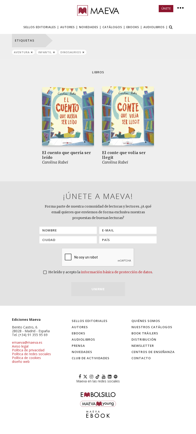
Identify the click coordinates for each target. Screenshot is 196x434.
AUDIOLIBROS (154, 27)
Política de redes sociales (31, 354)
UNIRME (98, 289)
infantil (45, 52)
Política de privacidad (28, 350)
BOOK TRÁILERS (144, 333)
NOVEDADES (88, 27)
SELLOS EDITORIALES (39, 27)
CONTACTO (141, 358)
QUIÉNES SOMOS (145, 321)
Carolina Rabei (55, 162)
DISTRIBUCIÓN (143, 339)
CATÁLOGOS (112, 27)
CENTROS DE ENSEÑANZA (153, 352)
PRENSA (78, 345)
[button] (171, 27)
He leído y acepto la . (100, 272)
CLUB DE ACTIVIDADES (90, 358)
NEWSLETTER (142, 345)
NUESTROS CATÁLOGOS (151, 327)
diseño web (21, 361)
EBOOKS (132, 27)
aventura (22, 52)
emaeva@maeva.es (27, 342)
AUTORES (67, 27)
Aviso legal (20, 346)
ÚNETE (166, 8)
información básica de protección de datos (116, 272)
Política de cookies (26, 357)
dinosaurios (70, 52)
